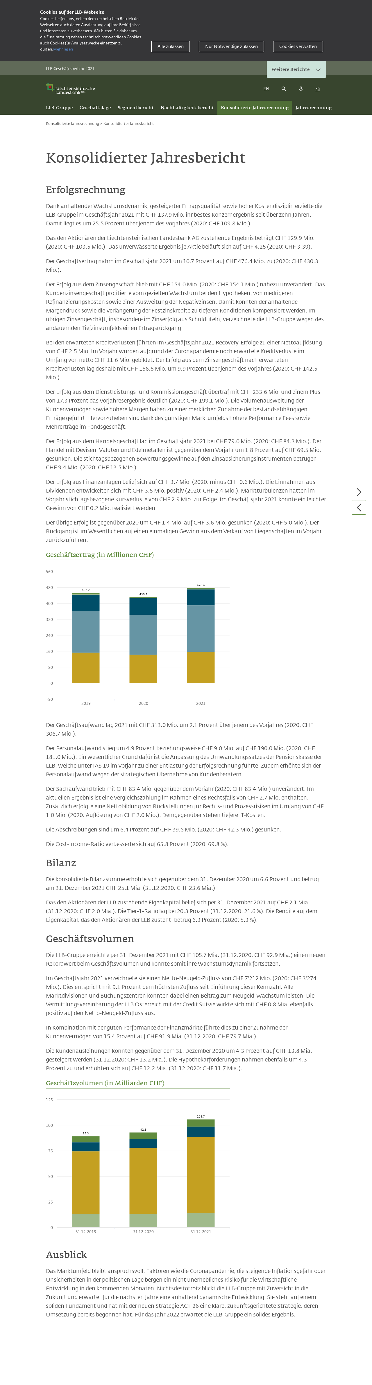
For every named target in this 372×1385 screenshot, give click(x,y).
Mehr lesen (63, 49)
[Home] (72, 89)
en (266, 88)
